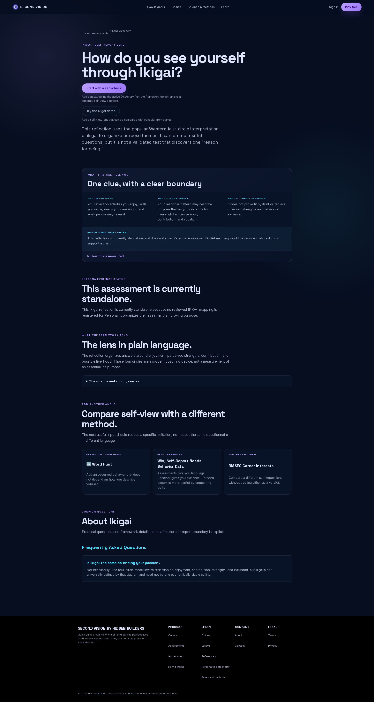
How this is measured (107, 256)
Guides (206, 635)
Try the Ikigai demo (100, 111)
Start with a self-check (104, 88)
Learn (225, 7)
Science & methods (201, 7)
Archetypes (175, 656)
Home (85, 33)
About (238, 635)
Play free (351, 7)
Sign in (334, 7)
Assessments (100, 33)
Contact (240, 645)
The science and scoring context (115, 381)
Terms (272, 635)
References (209, 656)
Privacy (272, 645)
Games (176, 7)
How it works (156, 7)
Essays (206, 645)
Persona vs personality (215, 666)
